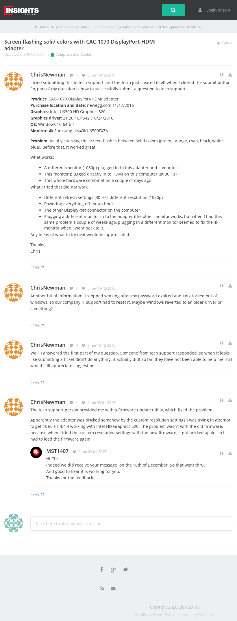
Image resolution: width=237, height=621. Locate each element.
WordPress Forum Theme (155, 614)
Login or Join (217, 10)
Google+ (113, 570)
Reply (34, 266)
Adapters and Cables (72, 27)
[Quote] (222, 75)
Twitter (126, 570)
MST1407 (57, 450)
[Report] (230, 75)
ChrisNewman (47, 287)
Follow (226, 42)
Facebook (102, 570)
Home (43, 27)
